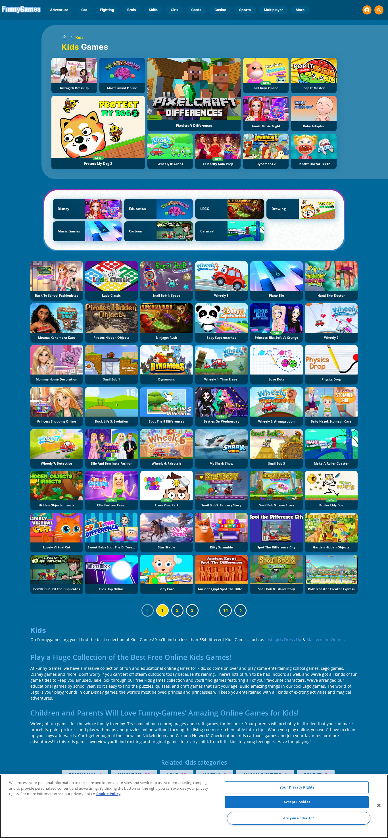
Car (84, 10)
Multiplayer (273, 10)
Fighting (107, 10)
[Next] (240, 610)
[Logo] (21, 10)
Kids (79, 37)
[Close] (379, 805)
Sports (245, 10)
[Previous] (147, 610)
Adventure (59, 10)
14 (225, 610)
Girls (174, 10)
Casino (220, 10)
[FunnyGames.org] (64, 37)
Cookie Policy (108, 793)
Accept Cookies (296, 801)
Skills (153, 10)
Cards (196, 10)
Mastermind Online (325, 639)
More (300, 10)
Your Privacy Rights (296, 787)
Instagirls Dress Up (283, 639)
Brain (131, 10)
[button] (367, 9)
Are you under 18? (298, 818)
